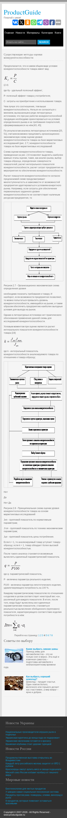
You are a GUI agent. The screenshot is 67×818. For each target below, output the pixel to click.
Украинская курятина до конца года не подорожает (33, 737)
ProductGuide (22, 11)
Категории (47, 32)
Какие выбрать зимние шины (42, 649)
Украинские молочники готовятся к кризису (28, 741)
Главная (9, 32)
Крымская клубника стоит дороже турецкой (28, 744)
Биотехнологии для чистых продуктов (26, 788)
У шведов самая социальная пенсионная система (32, 792)
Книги (58, 32)
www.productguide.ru (14, 815)
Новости (20, 32)
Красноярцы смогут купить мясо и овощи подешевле (33, 769)
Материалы (33, 32)
